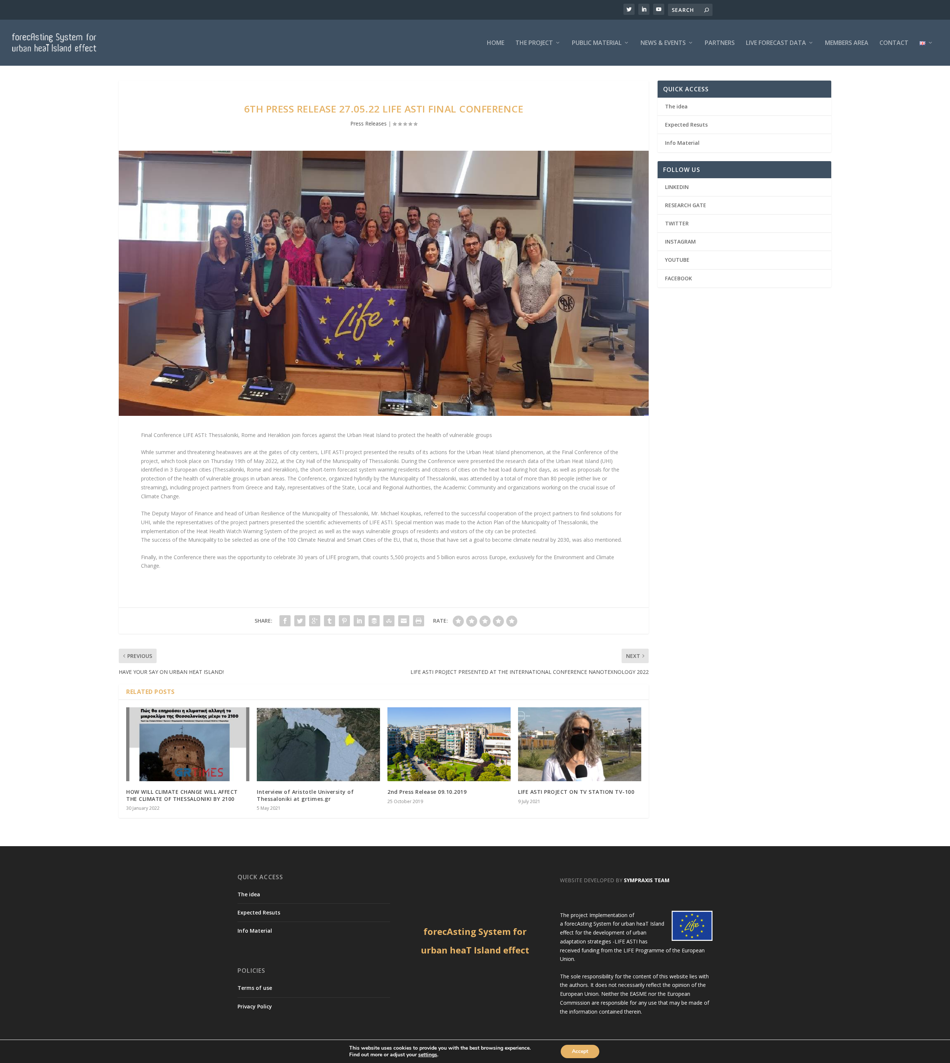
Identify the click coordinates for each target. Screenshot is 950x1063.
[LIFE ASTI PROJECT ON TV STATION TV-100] (579, 744)
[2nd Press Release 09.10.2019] (449, 744)
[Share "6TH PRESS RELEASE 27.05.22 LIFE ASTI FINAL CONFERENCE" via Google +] (314, 620)
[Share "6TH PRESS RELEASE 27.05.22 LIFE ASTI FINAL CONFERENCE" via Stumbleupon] (388, 620)
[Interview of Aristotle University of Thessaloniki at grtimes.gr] (318, 744)
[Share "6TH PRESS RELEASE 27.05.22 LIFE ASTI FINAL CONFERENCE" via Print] (418, 620)
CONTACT (893, 43)
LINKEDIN (677, 186)
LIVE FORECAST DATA (776, 43)
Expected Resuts (686, 124)
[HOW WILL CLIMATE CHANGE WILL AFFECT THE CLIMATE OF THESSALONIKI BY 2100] (187, 744)
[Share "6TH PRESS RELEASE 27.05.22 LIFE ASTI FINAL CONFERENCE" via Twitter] (299, 620)
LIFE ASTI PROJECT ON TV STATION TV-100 (576, 791)
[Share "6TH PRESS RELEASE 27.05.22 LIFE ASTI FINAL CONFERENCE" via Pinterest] (344, 620)
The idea (676, 106)
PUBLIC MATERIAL (597, 43)
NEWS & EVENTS (663, 43)
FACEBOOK (678, 278)
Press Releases (368, 123)
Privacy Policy (255, 1006)
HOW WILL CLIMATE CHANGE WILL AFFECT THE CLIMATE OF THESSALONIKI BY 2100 (182, 795)
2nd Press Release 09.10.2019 (426, 791)
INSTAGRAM (680, 241)
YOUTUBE (677, 259)
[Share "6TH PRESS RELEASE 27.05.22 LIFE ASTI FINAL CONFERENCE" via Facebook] (285, 620)
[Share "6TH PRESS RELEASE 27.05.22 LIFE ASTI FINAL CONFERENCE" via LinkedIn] (359, 620)
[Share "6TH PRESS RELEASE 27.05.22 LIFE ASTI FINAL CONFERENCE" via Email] (403, 620)
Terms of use (255, 987)
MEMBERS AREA (846, 43)
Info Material (682, 142)
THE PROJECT (534, 43)
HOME (495, 43)
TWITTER (677, 223)
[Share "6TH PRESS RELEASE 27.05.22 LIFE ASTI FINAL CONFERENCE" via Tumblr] (329, 620)
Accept (580, 1051)
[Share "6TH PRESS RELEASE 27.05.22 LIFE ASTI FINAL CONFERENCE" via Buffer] (374, 620)
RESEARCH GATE (685, 205)
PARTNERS (720, 43)
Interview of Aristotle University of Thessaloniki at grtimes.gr (305, 795)
